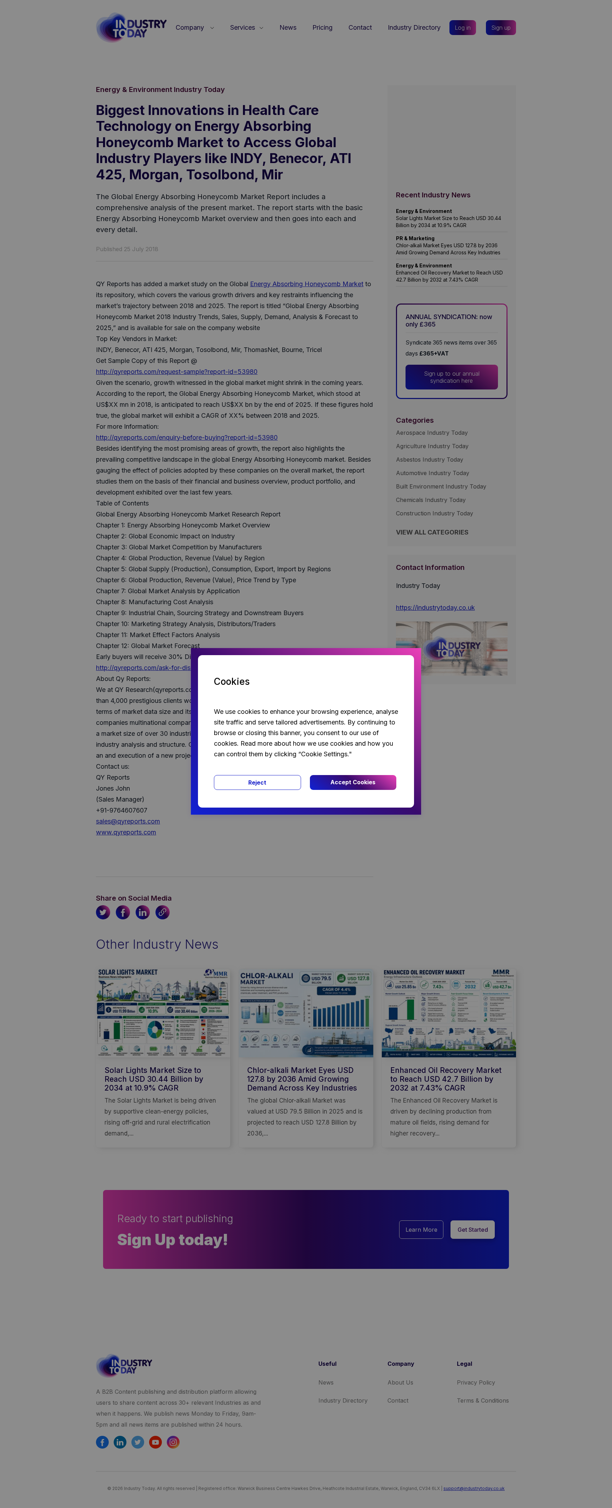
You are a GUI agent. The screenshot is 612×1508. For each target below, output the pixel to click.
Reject (257, 782)
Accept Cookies (352, 782)
